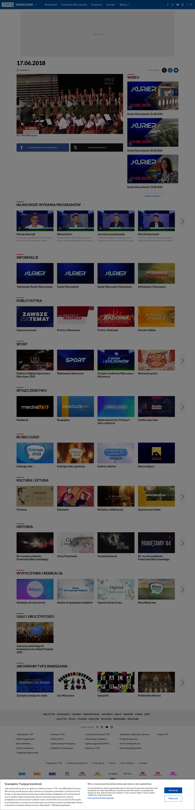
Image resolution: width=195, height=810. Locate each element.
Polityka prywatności (61, 805)
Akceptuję (173, 790)
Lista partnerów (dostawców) (101, 798)
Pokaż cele (173, 798)
